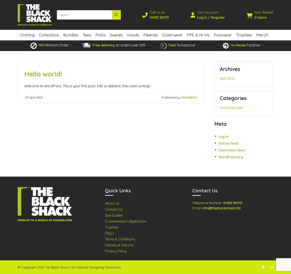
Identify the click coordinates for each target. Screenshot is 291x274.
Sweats (116, 34)
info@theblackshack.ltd (221, 208)
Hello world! (43, 74)
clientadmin (189, 97)
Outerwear (172, 34)
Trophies (244, 34)
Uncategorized (231, 108)
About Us (112, 203)
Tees (87, 34)
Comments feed (232, 150)
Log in (223, 136)
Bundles (70, 34)
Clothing (27, 34)
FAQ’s (109, 233)
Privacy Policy (116, 251)
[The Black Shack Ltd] (35, 15)
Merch (262, 34)
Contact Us (114, 209)
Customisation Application (125, 221)
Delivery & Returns (119, 245)
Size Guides (114, 215)
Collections (49, 34)
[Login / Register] (193, 15)
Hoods (133, 34)
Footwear (223, 34)
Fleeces (150, 34)
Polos (100, 34)
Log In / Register (211, 17)
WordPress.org (231, 157)
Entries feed (228, 143)
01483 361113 (159, 17)
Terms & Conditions (120, 239)
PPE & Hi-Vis (198, 34)
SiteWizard (113, 267)
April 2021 (227, 78)
